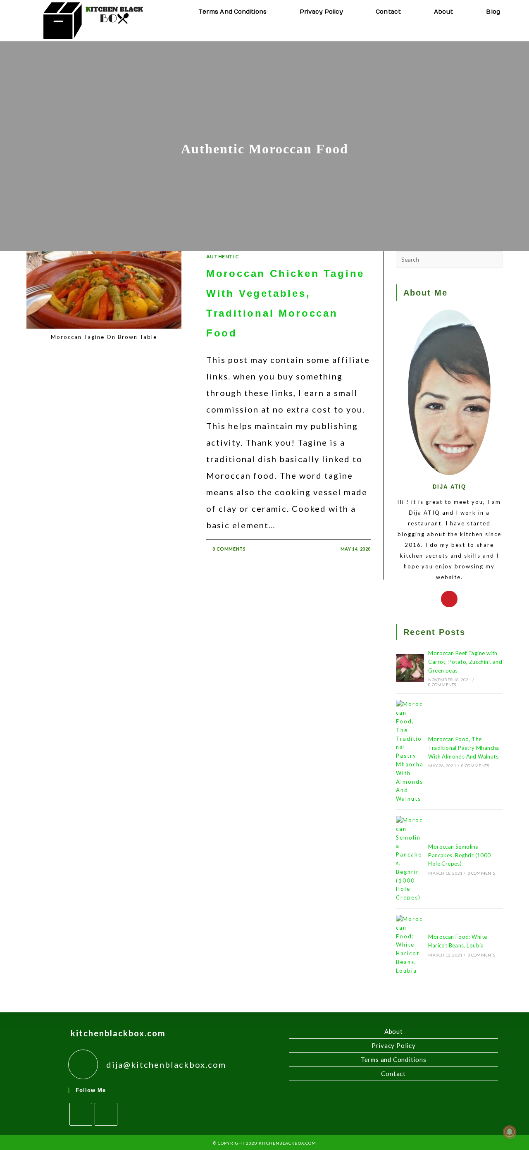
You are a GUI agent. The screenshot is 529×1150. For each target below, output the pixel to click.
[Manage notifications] (509, 1131)
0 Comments (228, 548)
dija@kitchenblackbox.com (166, 1064)
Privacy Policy (394, 1045)
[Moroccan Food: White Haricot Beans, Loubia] (410, 945)
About (393, 1031)
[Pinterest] (449, 599)
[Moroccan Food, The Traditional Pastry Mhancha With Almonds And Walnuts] (410, 751)
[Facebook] (80, 1114)
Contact (393, 1073)
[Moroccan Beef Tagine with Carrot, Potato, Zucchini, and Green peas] (410, 668)
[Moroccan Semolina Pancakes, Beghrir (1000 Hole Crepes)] (410, 859)
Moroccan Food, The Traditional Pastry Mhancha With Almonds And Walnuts (463, 748)
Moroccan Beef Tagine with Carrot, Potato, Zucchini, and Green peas (465, 662)
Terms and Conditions (394, 1059)
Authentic (222, 256)
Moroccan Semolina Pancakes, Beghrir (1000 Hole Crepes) (459, 855)
